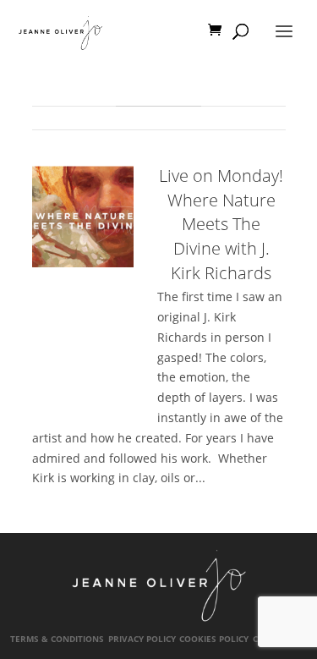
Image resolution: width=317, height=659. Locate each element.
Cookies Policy (214, 639)
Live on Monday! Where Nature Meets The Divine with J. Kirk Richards (221, 224)
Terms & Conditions (57, 639)
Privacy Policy (142, 639)
